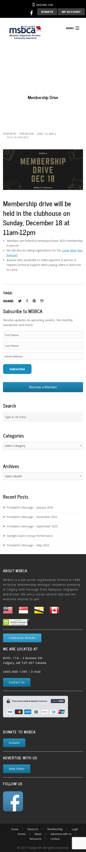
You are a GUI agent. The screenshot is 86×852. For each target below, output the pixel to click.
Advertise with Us (61, 834)
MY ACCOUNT (71, 12)
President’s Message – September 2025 (32, 526)
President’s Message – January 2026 (30, 507)
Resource (35, 839)
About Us (32, 829)
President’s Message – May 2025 (28, 545)
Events (22, 834)
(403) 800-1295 (15, 672)
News (38, 834)
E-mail (36, 672)
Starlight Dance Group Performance (30, 536)
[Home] (25, 33)
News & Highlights (18, 137)
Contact (55, 839)
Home (14, 829)
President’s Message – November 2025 (32, 517)
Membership (55, 829)
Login (75, 829)
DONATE (47, 12)
